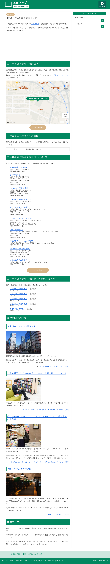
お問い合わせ (59, 560)
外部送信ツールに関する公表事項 (25, 560)
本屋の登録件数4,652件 (21, 6)
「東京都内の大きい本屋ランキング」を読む (53, 366)
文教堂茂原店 (15, 175)
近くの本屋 (102, 6)
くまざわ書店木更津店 (18, 260)
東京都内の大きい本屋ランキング (23, 326)
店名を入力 (78, 24)
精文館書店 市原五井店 (19, 167)
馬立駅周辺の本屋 (17, 309)
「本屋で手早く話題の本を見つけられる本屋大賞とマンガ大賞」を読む (44, 410)
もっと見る (38, 270)
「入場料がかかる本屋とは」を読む (57, 514)
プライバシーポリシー (8, 560)
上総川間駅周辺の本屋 (18, 294)
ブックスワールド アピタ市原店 (22, 218)
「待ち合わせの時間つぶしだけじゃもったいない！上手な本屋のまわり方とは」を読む (39, 462)
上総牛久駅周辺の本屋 (18, 289)
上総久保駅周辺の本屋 (18, 304)
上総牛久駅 (10, 14)
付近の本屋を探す (38, 127)
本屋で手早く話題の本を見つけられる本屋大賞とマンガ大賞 (36, 373)
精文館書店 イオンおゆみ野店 (21, 241)
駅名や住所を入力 (81, 17)
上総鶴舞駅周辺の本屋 (18, 299)
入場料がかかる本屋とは (19, 469)
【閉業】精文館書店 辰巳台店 (21, 199)
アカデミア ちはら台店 (19, 207)
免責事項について (41, 560)
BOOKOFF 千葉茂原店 (19, 188)
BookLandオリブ (16, 230)
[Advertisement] (38, 45)
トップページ (6, 554)
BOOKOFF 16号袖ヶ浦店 (20, 249)
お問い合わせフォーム (60, 75)
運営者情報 (51, 560)
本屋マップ (20, 2)
